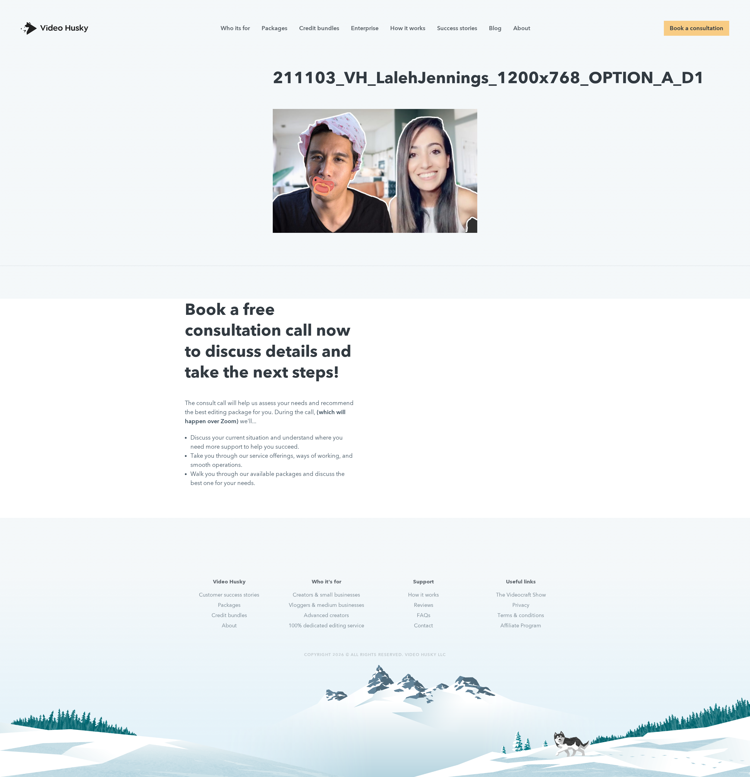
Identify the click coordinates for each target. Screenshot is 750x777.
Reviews (423, 605)
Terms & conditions (520, 615)
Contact (423, 625)
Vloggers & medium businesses (326, 605)
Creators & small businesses (326, 595)
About (521, 28)
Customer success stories (229, 595)
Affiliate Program (520, 625)
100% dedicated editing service (326, 625)
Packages (274, 28)
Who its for (235, 28)
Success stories (457, 28)
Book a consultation (696, 28)
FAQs (423, 615)
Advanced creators (326, 615)
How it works (407, 28)
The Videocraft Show (521, 595)
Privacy (520, 605)
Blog (495, 28)
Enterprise (365, 28)
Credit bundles (319, 28)
